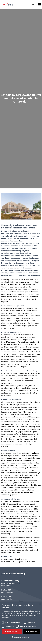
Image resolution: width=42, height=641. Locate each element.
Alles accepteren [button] (11, 631)
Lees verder (5, 618)
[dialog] (21, 621)
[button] (21, 637)
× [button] (39, 604)
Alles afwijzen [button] (31, 631)
